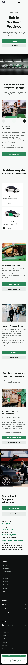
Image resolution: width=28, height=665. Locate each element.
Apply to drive (14, 284)
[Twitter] (13, 625)
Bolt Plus (5, 588)
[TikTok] (25, 625)
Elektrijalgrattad (7, 571)
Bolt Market (6, 581)
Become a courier (14, 289)
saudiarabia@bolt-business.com (12, 540)
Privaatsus (4, 635)
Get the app (14, 352)
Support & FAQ (14, 508)
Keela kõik (20, 656)
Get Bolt (14, 41)
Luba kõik (8, 656)
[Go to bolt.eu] (4, 2)
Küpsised (4, 642)
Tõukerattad (6, 568)
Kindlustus (4, 639)
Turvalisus (4, 645)
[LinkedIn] (21, 625)
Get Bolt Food (14, 45)
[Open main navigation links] (24, 2)
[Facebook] (8, 625)
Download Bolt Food (14, 437)
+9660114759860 (8, 529)
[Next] (24, 121)
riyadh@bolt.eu (7, 524)
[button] (14, 561)
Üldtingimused (5, 632)
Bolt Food (5, 578)
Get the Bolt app (14, 154)
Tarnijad (4, 629)
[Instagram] (17, 625)
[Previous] (3, 121)
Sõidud (5, 565)
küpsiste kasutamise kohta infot (11, 661)
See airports (14, 357)
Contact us (14, 514)
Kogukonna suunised (7, 648)
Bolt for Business (7, 584)
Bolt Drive (5, 575)
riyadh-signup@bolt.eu (9, 535)
